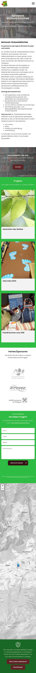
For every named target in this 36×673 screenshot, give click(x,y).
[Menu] (33, 4)
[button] (18, 565)
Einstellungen (18, 667)
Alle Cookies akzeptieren (18, 661)
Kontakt (18, 167)
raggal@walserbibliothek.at (20, 423)
